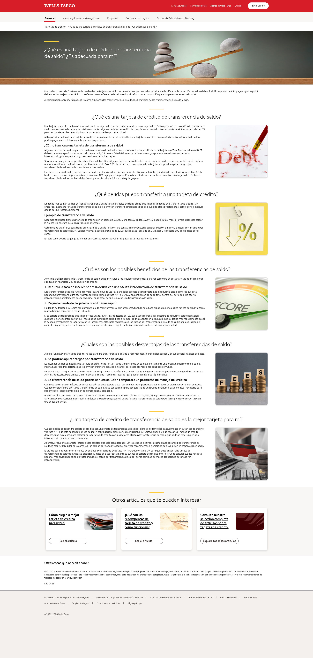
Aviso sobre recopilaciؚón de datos (165, 597)
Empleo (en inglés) (80, 603)
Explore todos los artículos (219, 541)
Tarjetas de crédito (55, 26)
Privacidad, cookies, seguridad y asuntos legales (66, 597)
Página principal (134, 603)
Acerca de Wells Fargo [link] (220, 5)
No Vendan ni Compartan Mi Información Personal (119, 597)
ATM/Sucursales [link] (178, 5)
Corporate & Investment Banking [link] (175, 18)
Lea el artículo (68, 541)
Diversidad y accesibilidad (108, 603)
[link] (59, 6)
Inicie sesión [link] (258, 5)
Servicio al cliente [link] (198, 5)
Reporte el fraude (228, 597)
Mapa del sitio (250, 597)
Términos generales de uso (200, 597)
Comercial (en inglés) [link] (137, 18)
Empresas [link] (112, 18)
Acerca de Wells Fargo (54, 603)
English (238, 5)
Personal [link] (50, 18)
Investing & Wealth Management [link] (81, 18)
